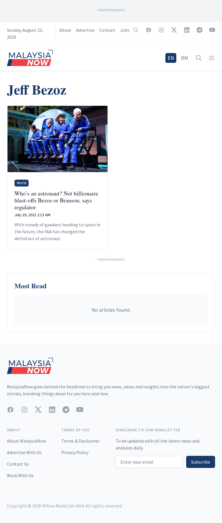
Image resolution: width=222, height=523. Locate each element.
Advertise (85, 30)
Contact (107, 30)
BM (184, 57)
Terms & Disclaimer (80, 441)
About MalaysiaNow (26, 441)
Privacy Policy (74, 452)
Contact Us (18, 464)
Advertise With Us (24, 452)
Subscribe (200, 462)
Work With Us (20, 475)
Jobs (125, 30)
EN (171, 57)
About (65, 30)
